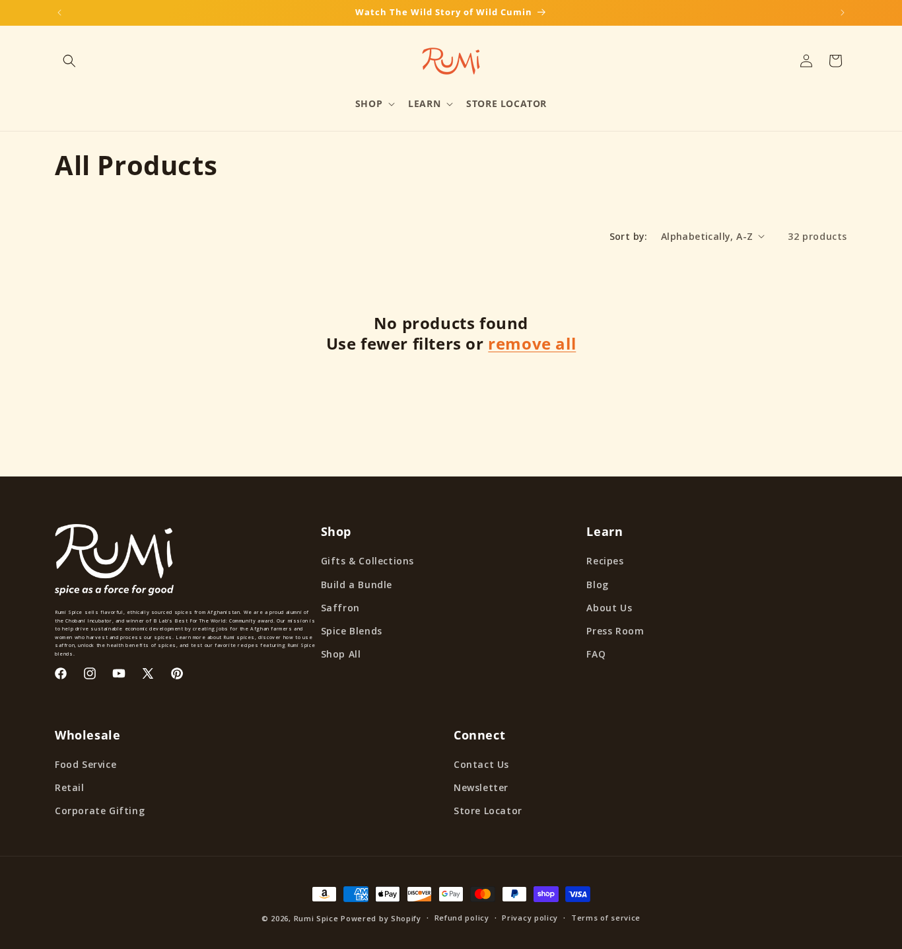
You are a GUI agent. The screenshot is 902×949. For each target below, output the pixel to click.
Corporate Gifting (100, 810)
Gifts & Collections (367, 560)
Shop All (341, 654)
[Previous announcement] (59, 12)
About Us (609, 607)
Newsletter (481, 787)
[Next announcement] (842, 12)
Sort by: (628, 236)
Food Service (85, 764)
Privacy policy (530, 918)
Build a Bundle (356, 584)
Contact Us (481, 764)
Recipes (604, 560)
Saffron (340, 607)
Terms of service (606, 918)
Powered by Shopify (381, 918)
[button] (69, 60)
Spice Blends (351, 631)
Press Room (615, 631)
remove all (532, 343)
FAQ (596, 654)
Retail (70, 787)
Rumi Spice (316, 918)
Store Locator (488, 810)
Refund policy (461, 918)
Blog (597, 584)
